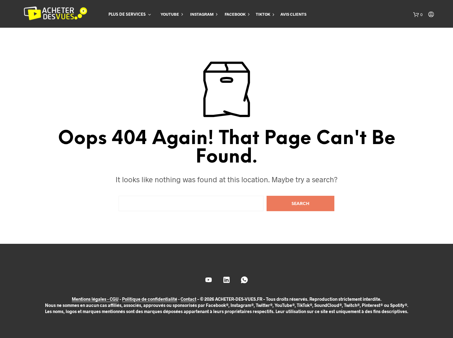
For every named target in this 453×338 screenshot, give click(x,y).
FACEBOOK (235, 14)
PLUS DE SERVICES (127, 15)
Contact (188, 299)
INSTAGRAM (202, 14)
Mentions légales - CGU (95, 299)
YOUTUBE (170, 14)
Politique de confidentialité (149, 299)
